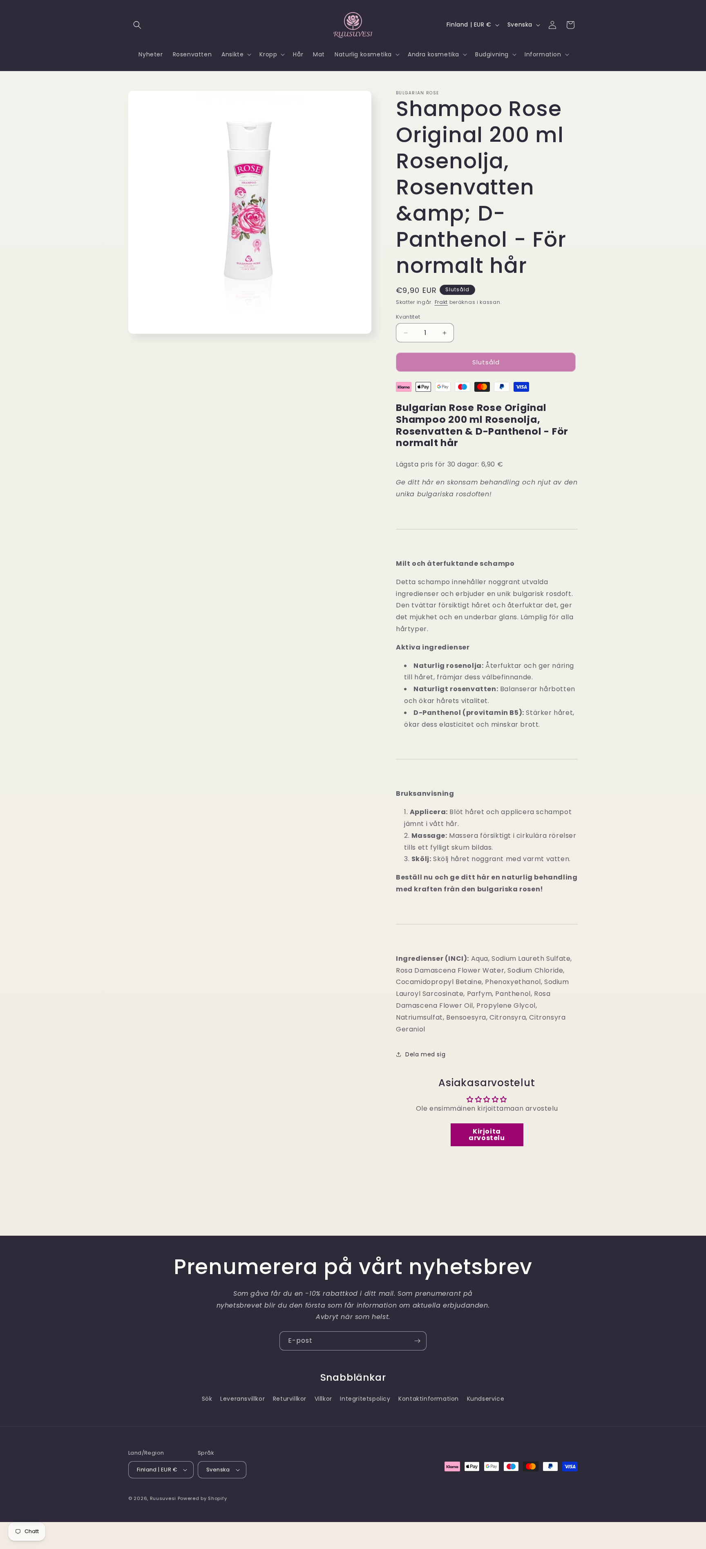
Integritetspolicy (365, 1399)
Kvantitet (408, 317)
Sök (207, 1399)
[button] (137, 25)
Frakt (441, 302)
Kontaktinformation (428, 1399)
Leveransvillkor (242, 1399)
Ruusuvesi (163, 1498)
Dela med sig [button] (425, 1054)
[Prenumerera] (417, 1340)
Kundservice (486, 1399)
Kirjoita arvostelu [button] (487, 1135)
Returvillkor (289, 1399)
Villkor (323, 1399)
